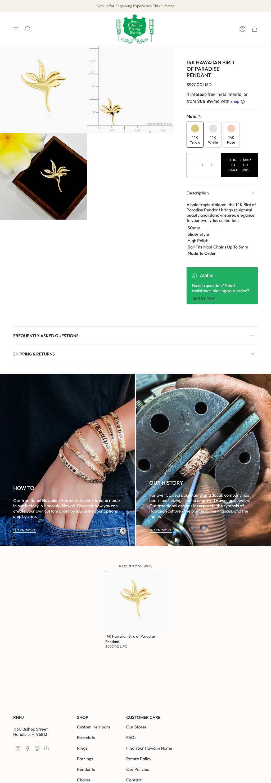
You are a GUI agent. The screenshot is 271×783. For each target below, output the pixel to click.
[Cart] (255, 29)
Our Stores (136, 726)
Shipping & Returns (34, 354)
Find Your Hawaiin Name (149, 748)
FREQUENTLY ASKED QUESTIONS (46, 335)
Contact (134, 779)
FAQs (131, 737)
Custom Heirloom (93, 726)
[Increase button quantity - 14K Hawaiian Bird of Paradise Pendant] (212, 165)
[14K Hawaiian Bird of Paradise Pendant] (135, 601)
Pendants (86, 769)
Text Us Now (203, 298)
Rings (82, 748)
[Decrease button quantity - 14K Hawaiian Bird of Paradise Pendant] (193, 165)
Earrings (85, 758)
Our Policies (137, 769)
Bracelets (86, 737)
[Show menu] (16, 29)
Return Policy (138, 758)
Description (198, 192)
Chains (83, 779)
